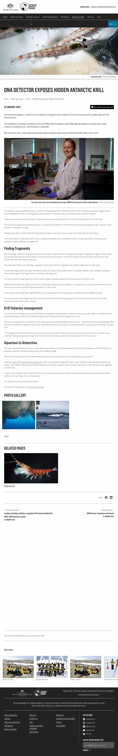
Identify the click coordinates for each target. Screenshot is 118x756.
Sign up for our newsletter (93, 740)
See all (6, 436)
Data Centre (34, 731)
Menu (111, 24)
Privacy (59, 722)
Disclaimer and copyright (65, 718)
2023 (28, 99)
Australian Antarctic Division (88, 694)
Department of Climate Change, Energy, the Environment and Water (88, 690)
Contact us (34, 718)
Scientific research (33, 17)
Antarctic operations (50, 17)
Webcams (60, 715)
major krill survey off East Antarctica (26, 362)
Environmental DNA (36, 387)
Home (5, 17)
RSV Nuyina (65, 17)
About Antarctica (17, 17)
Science (7, 718)
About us (90, 17)
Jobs (98, 17)
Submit (85, 750)
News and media (78, 17)
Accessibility (61, 725)
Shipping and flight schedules (36, 727)
